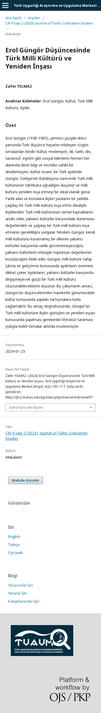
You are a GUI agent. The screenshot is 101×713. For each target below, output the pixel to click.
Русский (15, 552)
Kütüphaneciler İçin (23, 601)
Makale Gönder (25, 480)
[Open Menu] (5, 5)
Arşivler (34, 17)
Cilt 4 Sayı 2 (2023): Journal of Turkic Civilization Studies (49, 23)
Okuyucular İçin (20, 585)
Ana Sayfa (13, 17)
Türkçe (14, 544)
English (14, 536)
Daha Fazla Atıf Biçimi (26, 407)
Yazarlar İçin (17, 593)
